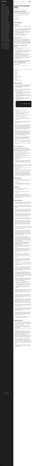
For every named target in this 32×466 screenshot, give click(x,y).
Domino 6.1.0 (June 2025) (4, 17)
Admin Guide (17, 1)
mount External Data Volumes (27, 296)
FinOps (15, 27)
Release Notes (23, 1)
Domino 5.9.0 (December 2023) (5, 40)
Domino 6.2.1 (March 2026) (5, 9)
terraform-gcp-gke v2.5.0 (22, 323)
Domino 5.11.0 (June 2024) (5, 32)
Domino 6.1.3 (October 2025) (5, 13)
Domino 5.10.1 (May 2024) (4, 33)
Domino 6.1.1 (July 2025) (4, 16)
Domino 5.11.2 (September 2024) (5, 29)
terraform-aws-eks (18, 124)
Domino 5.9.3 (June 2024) (4, 36)
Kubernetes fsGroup (22, 156)
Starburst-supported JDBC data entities (23, 69)
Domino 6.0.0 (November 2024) (5, 25)
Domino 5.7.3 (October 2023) (5, 44)
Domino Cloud (3, 5)
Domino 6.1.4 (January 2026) (5, 12)
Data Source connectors (26, 63)
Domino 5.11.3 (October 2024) (5, 28)
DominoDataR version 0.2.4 (25, 309)
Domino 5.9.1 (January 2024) (5, 39)
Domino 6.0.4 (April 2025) (4, 20)
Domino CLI (20, 211)
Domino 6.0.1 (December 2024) (5, 24)
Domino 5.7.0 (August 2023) (5, 48)
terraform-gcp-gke (17, 322)
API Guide (20, 1)
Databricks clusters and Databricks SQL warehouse (21, 65)
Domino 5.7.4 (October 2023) (5, 43)
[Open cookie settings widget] (1, 465)
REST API (18, 266)
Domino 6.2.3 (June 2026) (4, 6)
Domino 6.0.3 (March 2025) (5, 21)
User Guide (15, 1)
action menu (26, 301)
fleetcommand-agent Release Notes (22, 9)
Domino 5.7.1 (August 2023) (5, 47)
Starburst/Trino (17, 67)
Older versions (7, 393)
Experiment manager (17, 109)
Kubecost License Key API (21, 180)
